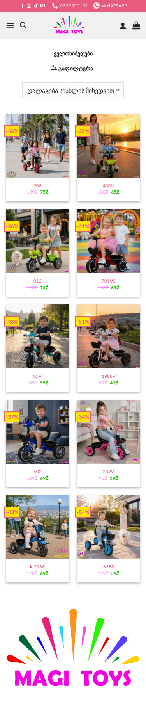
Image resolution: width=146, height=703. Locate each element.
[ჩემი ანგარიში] (123, 25)
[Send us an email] (42, 6)
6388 (108, 567)
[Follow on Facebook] (22, 6)
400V (108, 186)
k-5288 (37, 567)
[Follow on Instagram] (29, 6)
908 (37, 186)
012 (37, 281)
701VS (108, 281)
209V (108, 471)
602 (37, 471)
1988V (109, 376)
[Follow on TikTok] (36, 6)
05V (37, 376)
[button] (10, 25)
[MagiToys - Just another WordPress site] (69, 25)
